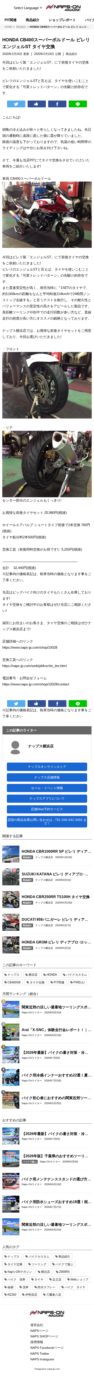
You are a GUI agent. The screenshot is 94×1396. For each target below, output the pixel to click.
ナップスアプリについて (47, 798)
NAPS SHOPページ (44, 1336)
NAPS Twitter (39, 1353)
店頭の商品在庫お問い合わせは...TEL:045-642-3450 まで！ (47, 821)
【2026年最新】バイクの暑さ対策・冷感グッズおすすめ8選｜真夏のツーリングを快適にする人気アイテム (55, 1053)
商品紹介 (27, 857)
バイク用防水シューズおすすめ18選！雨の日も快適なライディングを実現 (56, 1202)
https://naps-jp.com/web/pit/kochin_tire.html (34, 666)
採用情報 (36, 1342)
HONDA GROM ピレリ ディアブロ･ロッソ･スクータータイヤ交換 (54, 942)
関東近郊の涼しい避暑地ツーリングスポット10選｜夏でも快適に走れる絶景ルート (56, 1007)
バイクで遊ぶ (30, 1161)
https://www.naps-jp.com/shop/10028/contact (35, 684)
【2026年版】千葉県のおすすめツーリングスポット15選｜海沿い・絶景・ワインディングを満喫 (56, 1156)
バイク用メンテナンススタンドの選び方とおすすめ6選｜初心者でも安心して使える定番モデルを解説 (56, 1179)
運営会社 (36, 1325)
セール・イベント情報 (47, 788)
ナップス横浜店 (41, 746)
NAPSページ (39, 1330)
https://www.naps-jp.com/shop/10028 (29, 647)
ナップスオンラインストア (47, 766)
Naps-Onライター (32, 1012)
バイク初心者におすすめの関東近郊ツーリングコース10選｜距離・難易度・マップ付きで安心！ (56, 1098)
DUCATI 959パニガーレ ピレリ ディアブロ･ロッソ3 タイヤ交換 (55, 920)
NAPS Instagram (42, 1359)
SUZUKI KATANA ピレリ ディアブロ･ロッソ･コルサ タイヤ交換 (55, 874)
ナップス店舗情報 (47, 777)
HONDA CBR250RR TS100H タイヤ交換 (56, 897)
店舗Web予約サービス (47, 809)
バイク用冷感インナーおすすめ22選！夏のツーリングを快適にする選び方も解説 (56, 1075)
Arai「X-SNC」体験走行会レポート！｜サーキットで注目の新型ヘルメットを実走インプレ (56, 1030)
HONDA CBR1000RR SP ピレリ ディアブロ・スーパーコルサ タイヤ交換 (56, 851)
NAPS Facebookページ (47, 1347)
